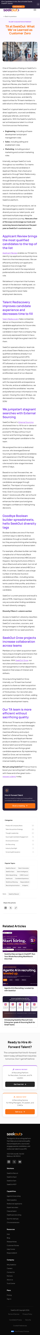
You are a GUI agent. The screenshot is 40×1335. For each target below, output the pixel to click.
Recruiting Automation (13, 885)
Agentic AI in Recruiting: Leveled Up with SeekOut (19, 989)
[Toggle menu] (35, 10)
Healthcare (9, 878)
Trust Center (11, 1283)
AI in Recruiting (20, 844)
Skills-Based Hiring (11, 875)
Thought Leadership (20, 833)
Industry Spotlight (19, 848)
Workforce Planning (12, 882)
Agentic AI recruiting (13, 1196)
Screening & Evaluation (19, 852)
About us (10, 1280)
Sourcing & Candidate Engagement (20, 837)
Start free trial (17, 6)
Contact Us (11, 1272)
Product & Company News (20, 825)
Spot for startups (12, 1219)
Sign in (9, 1299)
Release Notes (12, 1241)
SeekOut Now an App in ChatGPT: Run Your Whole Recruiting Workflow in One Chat (19, 956)
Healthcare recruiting (14, 1215)
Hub (8, 1234)
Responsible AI (24, 882)
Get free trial (19, 1084)
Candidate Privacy (15, 1320)
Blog (8, 1238)
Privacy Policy (27, 1314)
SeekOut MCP (11, 1184)
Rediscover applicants (14, 1204)
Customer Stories (13, 1245)
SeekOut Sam (11, 1181)
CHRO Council (24, 875)
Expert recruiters (12, 1207)
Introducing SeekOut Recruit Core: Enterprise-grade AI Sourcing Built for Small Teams (19, 1022)
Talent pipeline (12, 1200)
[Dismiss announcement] (38, 4)
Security (28, 1320)
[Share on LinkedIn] (5, 908)
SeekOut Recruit (11, 868)
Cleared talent (12, 1211)
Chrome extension (13, 1222)
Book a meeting (18, 806)
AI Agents (25, 885)
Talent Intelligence (22, 871)
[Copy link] (16, 908)
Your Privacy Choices (22, 1331)
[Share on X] (11, 908)
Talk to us (18, 1112)
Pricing (9, 1295)
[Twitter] (14, 1162)
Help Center (11, 1249)
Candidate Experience (22, 878)
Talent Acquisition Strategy (20, 22)
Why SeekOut (11, 1265)
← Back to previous (10, 16)
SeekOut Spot (10, 871)
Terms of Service (13, 1314)
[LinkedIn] (9, 1162)
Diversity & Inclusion (20, 841)
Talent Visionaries (23, 868)
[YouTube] (20, 1162)
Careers (9, 1268)
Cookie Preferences (20, 1325)
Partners (10, 1276)
